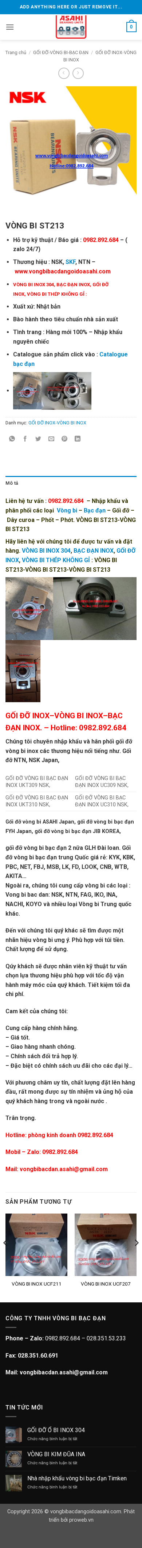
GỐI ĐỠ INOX (27, 715)
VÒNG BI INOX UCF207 (106, 1284)
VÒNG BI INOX (78, 715)
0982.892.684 (60, 1151)
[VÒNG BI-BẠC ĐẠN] (71, 27)
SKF (70, 261)
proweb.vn (81, 1520)
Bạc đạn (95, 510)
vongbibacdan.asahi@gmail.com (64, 1169)
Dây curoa (21, 519)
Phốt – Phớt (57, 519)
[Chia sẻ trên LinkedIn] (78, 440)
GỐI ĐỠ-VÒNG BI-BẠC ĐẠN (60, 52)
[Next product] (64, 73)
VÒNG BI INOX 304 (46, 550)
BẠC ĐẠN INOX (73, 284)
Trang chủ (15, 52)
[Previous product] (78, 73)
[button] (9, 27)
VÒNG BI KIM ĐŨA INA (56, 1454)
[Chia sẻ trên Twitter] (38, 440)
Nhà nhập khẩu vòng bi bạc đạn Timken (77, 1478)
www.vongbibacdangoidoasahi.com (62, 271)
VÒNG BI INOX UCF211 (37, 1284)
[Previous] (5, 1257)
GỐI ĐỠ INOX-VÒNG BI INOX (57, 422)
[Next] (136, 1257)
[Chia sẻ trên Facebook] (25, 440)
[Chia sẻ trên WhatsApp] (12, 440)
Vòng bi (67, 510)
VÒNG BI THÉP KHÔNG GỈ (55, 294)
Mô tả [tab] (11, 483)
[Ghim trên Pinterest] (65, 440)
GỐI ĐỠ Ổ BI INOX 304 (56, 1430)
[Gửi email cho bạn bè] (52, 440)
